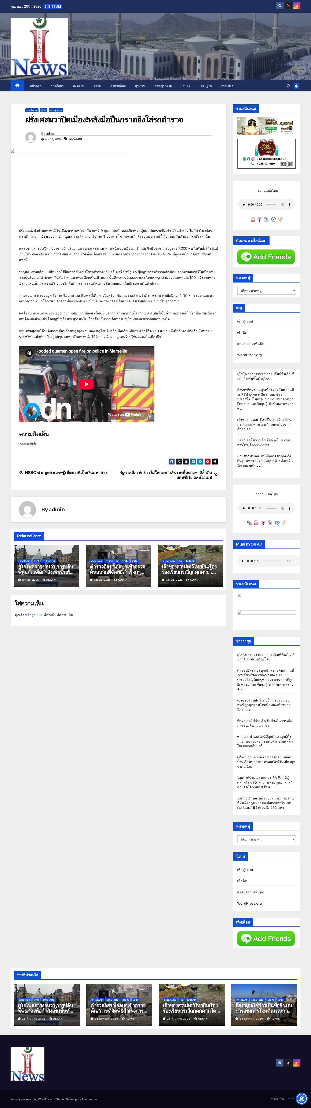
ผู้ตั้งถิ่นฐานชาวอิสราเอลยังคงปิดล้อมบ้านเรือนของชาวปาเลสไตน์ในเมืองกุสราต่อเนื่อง (266, 762)
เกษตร (186, 86)
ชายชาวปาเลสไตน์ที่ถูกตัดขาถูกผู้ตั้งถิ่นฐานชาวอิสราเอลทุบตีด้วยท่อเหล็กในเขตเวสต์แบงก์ (265, 460)
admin (50, 133)
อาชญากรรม (163, 86)
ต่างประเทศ (32, 110)
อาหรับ (125, 561)
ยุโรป (43, 110)
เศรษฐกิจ (206, 86)
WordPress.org (249, 355)
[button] (288, 86)
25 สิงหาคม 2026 (34, 1018)
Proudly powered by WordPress (32, 1099)
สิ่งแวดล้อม (118, 86)
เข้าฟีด (242, 332)
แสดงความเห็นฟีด (250, 344)
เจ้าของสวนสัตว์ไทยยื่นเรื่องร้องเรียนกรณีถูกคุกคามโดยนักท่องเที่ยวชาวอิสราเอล (190, 572)
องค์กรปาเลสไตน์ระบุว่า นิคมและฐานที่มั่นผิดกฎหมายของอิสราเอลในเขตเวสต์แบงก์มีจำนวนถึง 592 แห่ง (265, 803)
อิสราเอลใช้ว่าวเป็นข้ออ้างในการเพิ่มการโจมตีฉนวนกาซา (263, 1010)
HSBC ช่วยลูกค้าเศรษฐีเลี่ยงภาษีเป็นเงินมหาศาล (66, 472)
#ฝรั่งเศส (75, 139)
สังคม (97, 86)
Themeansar (90, 1099)
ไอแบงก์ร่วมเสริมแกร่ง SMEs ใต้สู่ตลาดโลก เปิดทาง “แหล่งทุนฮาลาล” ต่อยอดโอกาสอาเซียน (264, 782)
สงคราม (78, 86)
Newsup (71, 1099)
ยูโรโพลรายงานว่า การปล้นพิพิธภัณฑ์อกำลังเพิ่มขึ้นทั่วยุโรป (45, 572)
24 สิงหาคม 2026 (251, 1018)
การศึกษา (57, 86)
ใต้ (180, 561)
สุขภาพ (140, 86)
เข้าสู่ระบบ (34, 615)
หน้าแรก (35, 86)
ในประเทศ (190, 561)
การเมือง (227, 86)
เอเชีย (135, 561)
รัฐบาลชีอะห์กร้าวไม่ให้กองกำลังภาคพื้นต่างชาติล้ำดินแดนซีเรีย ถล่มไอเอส (166, 475)
